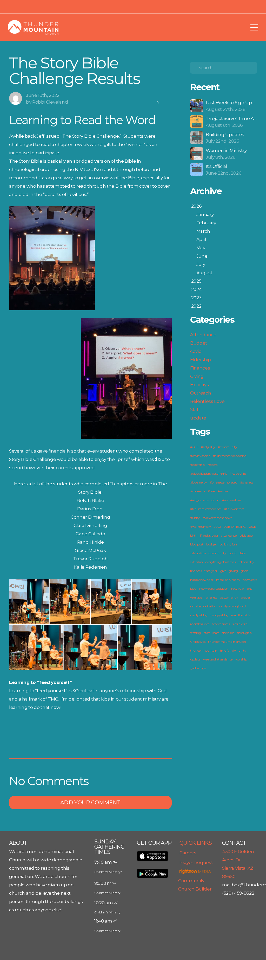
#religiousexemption (204, 500)
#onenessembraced (223, 482)
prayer (245, 597)
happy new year (202, 580)
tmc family (228, 650)
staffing (195, 633)
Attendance (203, 334)
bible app (246, 535)
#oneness (246, 482)
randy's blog (199, 615)
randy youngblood (232, 606)
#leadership (238, 473)
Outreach (200, 393)
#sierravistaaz (232, 500)
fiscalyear (210, 571)
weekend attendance (217, 659)
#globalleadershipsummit (208, 473)
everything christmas (220, 562)
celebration (198, 553)
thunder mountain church (227, 642)
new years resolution (213, 588)
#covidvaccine (200, 456)
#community (227, 447)
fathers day (246, 562)
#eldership (197, 465)
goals (244, 571)
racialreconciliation (203, 606)
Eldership (200, 359)
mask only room (228, 580)
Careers (187, 852)
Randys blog (209, 535)
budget (211, 544)
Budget (198, 343)
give (223, 571)
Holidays (199, 384)
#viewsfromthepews (217, 518)
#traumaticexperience (206, 509)
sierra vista (239, 624)
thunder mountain (203, 650)
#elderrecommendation (230, 456)
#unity (195, 518)
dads (242, 553)
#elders (212, 465)
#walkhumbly (200, 527)
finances (196, 571)
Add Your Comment (90, 802)
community (217, 553)
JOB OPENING (235, 527)
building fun (228, 544)
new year (237, 588)
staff (207, 633)
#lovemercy (198, 482)
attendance (229, 535)
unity (242, 650)
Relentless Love (207, 401)
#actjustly (208, 447)
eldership (196, 562)
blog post (196, 544)
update (198, 418)
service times (221, 624)
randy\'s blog (219, 615)
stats (215, 633)
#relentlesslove (218, 491)
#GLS (194, 447)
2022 (217, 527)
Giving (197, 376)
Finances (200, 368)
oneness (211, 597)
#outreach (197, 491)
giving (233, 571)
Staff (195, 409)
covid (196, 351)
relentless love (199, 624)
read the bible (240, 615)
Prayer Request (196, 862)
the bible (228, 633)
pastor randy (229, 597)
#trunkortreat (234, 509)
